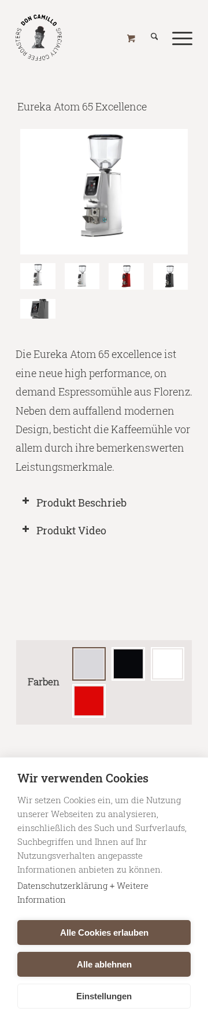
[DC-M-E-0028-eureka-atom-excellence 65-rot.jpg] (126, 276)
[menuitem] (147, 37)
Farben (44, 681)
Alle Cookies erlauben (104, 932)
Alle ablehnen (104, 964)
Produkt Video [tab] (71, 530)
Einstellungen (104, 996)
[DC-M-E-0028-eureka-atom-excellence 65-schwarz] (170, 276)
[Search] (147, 37)
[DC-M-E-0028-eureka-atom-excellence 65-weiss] (82, 276)
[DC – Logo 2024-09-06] (86, 34)
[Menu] (175, 37)
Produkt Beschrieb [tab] (81, 502)
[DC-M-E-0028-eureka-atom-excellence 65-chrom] (104, 192)
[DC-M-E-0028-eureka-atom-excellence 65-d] (38, 309)
